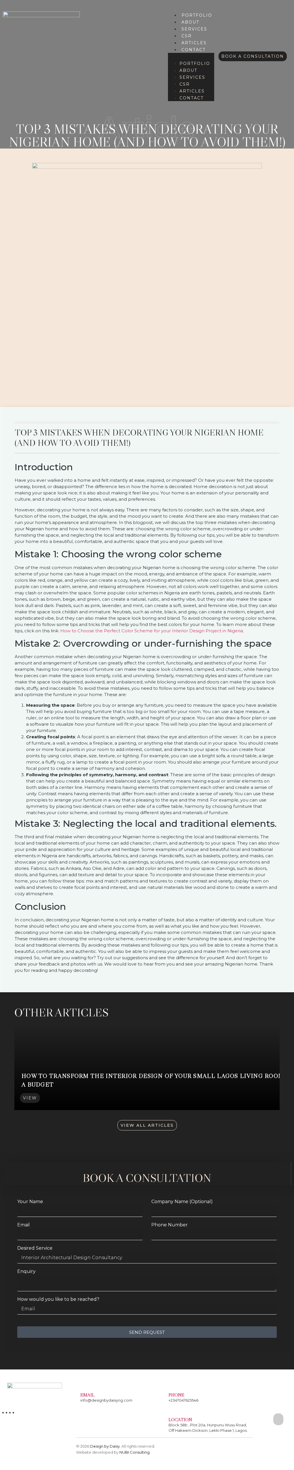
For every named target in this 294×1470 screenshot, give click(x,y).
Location (180, 1419)
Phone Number (169, 1225)
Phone (176, 1395)
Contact (193, 49)
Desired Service (35, 1248)
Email (23, 1225)
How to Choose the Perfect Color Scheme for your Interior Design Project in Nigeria (151, 630)
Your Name (30, 1201)
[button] (191, 56)
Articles (194, 42)
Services (194, 29)
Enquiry (26, 1271)
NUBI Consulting (134, 1452)
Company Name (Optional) (182, 1201)
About (190, 22)
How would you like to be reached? (58, 1299)
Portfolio (196, 15)
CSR (186, 35)
